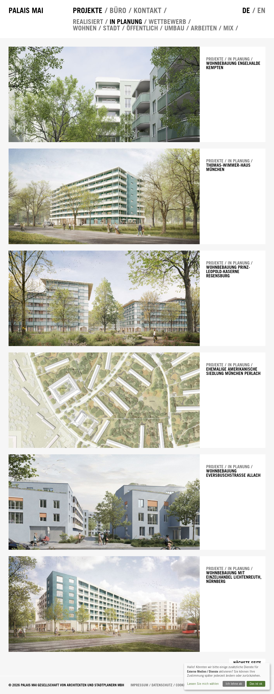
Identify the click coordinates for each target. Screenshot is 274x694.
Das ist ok (256, 683)
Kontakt (147, 10)
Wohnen (85, 28)
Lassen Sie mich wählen (203, 683)
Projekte (87, 10)
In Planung (126, 21)
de (246, 10)
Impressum (139, 685)
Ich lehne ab (234, 683)
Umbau (174, 28)
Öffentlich (142, 28)
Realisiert (88, 21)
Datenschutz (162, 685)
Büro (118, 10)
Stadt (111, 28)
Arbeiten (204, 28)
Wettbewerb (167, 21)
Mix (228, 28)
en (261, 10)
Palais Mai (26, 10)
